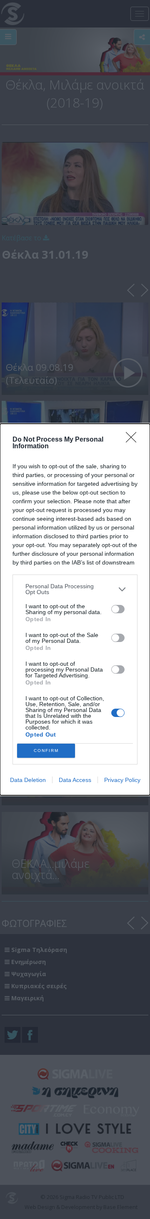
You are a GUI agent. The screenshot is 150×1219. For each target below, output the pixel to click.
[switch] (118, 609)
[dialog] (75, 609)
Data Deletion (28, 780)
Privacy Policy (122, 780)
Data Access (75, 780)
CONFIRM (46, 750)
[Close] (134, 440)
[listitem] (75, 589)
